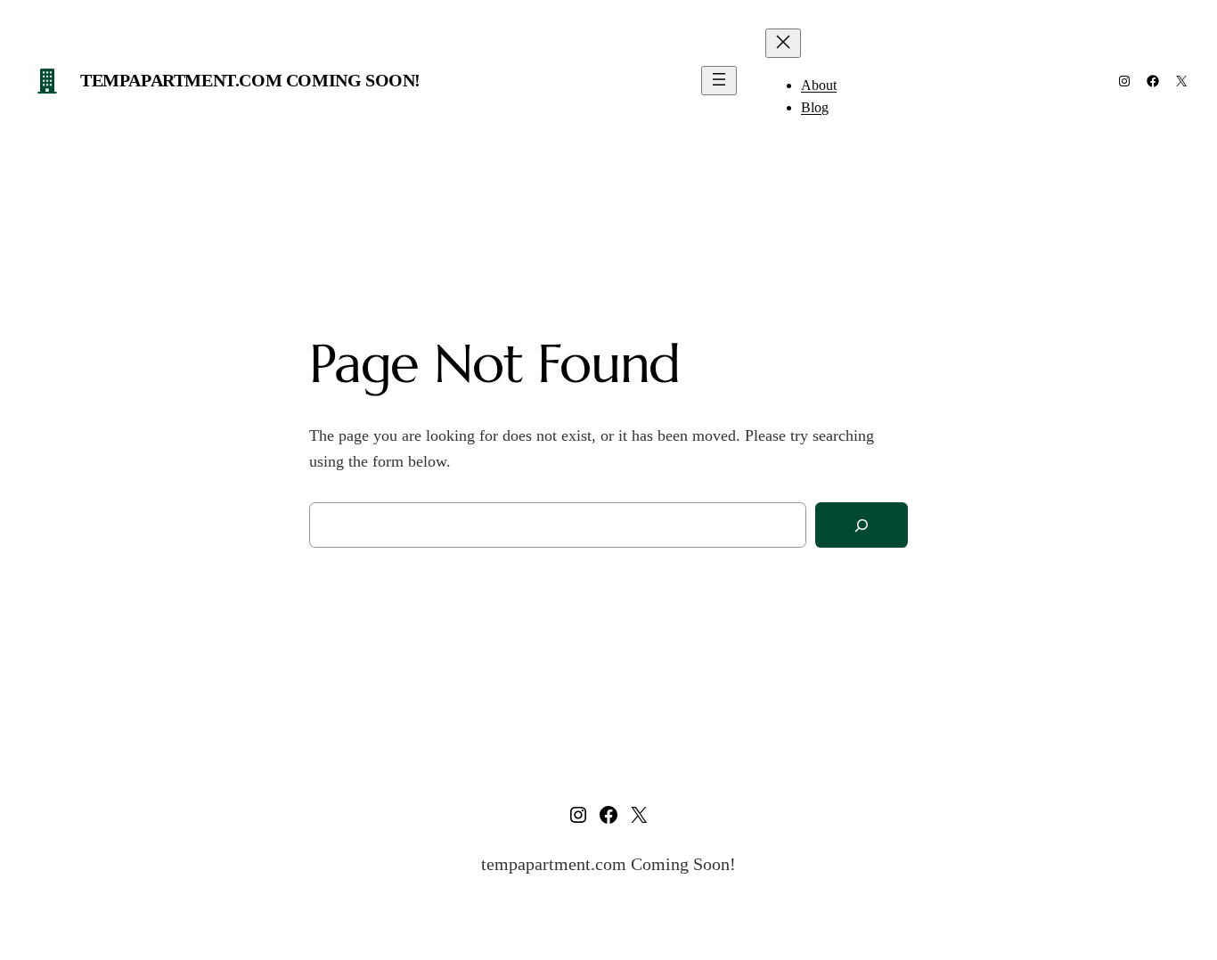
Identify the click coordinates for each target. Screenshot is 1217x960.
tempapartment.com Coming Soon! (250, 80)
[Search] (861, 525)
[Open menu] (719, 80)
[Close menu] (783, 43)
